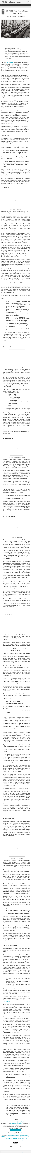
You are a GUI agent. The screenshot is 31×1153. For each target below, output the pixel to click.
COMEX (3, 1137)
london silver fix (13, 1138)
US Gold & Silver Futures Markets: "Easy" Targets (17, 12)
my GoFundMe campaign (16, 1123)
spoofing (21, 1140)
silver (16, 1140)
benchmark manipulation (22, 1135)
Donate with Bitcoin (15, 1130)
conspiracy (8, 1137)
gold (17, 1137)
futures (13, 1137)
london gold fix (22, 1137)
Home (2, 5)
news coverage (10, 62)
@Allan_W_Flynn (21, 1122)
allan (22, 1133)
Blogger (22, 1152)
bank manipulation (10, 1135)
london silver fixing (22, 1138)
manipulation (11, 1140)
